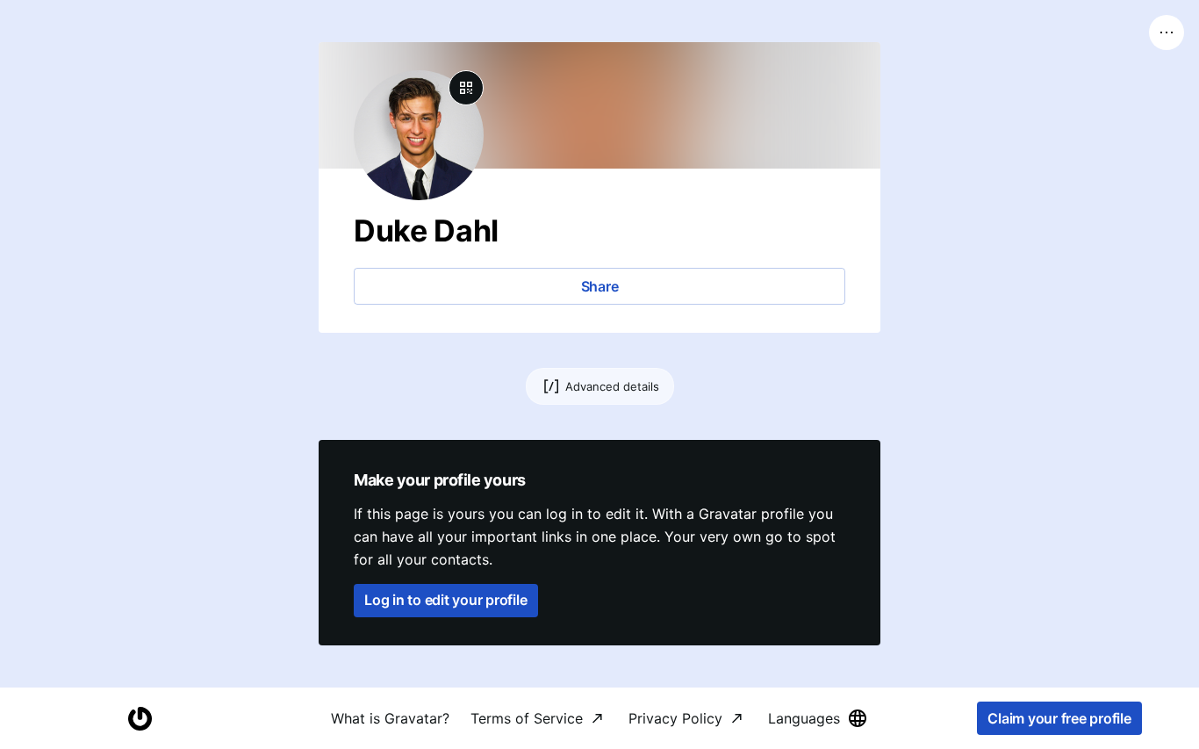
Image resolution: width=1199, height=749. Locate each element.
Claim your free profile (1059, 718)
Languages (804, 718)
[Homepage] (139, 719)
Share (600, 286)
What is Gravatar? (390, 718)
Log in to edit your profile (446, 600)
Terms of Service (526, 718)
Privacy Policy (675, 718)
